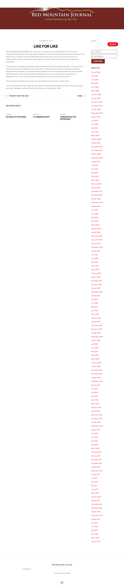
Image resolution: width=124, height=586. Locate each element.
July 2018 (94, 433)
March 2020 (95, 359)
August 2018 (95, 430)
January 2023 (95, 232)
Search (93, 41)
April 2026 (95, 87)
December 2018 (96, 415)
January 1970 (95, 541)
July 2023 (94, 210)
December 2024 (96, 146)
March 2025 (95, 135)
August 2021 (95, 295)
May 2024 (94, 173)
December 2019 (96, 370)
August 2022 (95, 251)
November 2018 (96, 418)
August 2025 (95, 117)
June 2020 (94, 348)
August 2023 (95, 206)
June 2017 (94, 482)
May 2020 (94, 351)
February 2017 (96, 497)
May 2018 (94, 441)
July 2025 (94, 120)
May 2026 (94, 83)
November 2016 (96, 508)
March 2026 (95, 91)
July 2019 (94, 389)
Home (83, 4)
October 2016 (95, 511)
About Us (91, 4)
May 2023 (94, 217)
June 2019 (94, 392)
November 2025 (96, 106)
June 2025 (94, 124)
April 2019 (94, 400)
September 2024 (97, 158)
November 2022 (96, 240)
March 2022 (95, 269)
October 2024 (96, 154)
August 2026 (95, 72)
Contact (114, 4)
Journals (9, 114)
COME (79, 96)
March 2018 (95, 448)
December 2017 (96, 459)
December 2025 (96, 102)
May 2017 (94, 485)
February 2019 (96, 407)
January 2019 (95, 411)
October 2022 (96, 243)
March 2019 (95, 404)
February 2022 (96, 273)
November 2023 (96, 195)
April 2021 (94, 310)
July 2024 (94, 165)
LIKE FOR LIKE (46, 46)
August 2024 (95, 161)
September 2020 (97, 336)
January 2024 (95, 187)
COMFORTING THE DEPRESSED (68, 118)
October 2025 (96, 109)
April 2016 (94, 534)
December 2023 (96, 191)
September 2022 (97, 247)
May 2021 (94, 307)
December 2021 (96, 281)
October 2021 (95, 288)
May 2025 (94, 128)
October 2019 (95, 377)
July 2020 (94, 344)
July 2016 (94, 523)
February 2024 (96, 184)
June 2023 (94, 214)
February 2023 (96, 228)
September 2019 (97, 381)
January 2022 (95, 277)
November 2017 (96, 463)
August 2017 (95, 474)
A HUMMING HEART (41, 117)
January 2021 (95, 322)
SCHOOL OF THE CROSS (16, 117)
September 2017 (97, 471)
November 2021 (96, 284)
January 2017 (95, 500)
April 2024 (95, 176)
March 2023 (95, 225)
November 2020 (96, 329)
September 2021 (97, 292)
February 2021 (96, 318)
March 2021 (95, 314)
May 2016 (94, 530)
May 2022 (94, 262)
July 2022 (94, 254)
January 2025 (95, 143)
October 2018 (96, 422)
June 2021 (94, 303)
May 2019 (94, 396)
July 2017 (94, 478)
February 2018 (96, 452)
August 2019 (95, 385)
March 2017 (95, 493)
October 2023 (96, 199)
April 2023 (95, 221)
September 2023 (97, 202)
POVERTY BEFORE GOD (19, 96)
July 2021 (94, 299)
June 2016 (94, 526)
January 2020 (95, 366)
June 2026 (94, 79)
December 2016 (96, 504)
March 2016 (95, 538)
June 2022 (94, 258)
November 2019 (96, 374)
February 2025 (96, 139)
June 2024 (94, 169)
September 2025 (97, 113)
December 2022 (96, 236)
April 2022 (95, 266)
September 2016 (97, 515)
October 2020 (96, 333)
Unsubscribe (27, 569)
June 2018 (94, 437)
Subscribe (98, 61)
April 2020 (95, 355)
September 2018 (97, 426)
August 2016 (95, 519)
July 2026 (94, 76)
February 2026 (96, 94)
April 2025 (95, 132)
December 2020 (96, 325)
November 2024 (96, 150)
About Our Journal (102, 4)
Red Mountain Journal (61, 573)
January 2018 (95, 456)
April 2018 (94, 444)
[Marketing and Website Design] (62, 583)
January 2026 (95, 98)
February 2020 (96, 362)
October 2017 (95, 467)
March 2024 (95, 180)
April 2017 (94, 489)
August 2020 (95, 340)
